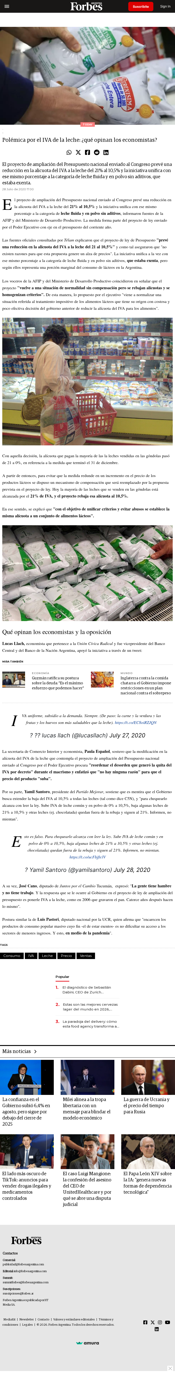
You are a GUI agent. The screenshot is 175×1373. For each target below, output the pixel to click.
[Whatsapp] (69, 152)
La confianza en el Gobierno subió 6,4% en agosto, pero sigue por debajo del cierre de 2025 (26, 1112)
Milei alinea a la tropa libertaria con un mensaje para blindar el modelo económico (87, 1108)
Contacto (43, 1319)
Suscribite (141, 6)
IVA (31, 956)
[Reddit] (97, 152)
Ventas (86, 956)
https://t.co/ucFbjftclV (87, 857)
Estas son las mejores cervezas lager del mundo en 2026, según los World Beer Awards (90, 1007)
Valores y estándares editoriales (74, 1319)
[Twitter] (78, 152)
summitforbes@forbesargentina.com (25, 1282)
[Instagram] (160, 1322)
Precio (66, 956)
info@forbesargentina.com (30, 1271)
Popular (62, 977)
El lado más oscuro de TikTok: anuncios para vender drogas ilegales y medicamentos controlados (26, 1186)
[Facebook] (87, 152)
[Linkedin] (105, 152)
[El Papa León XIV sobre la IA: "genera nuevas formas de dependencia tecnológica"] (148, 1151)
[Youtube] (167, 1322)
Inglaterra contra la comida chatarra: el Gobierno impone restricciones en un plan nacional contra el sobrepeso (146, 685)
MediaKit (9, 1319)
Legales (27, 1324)
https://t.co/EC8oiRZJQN (136, 722)
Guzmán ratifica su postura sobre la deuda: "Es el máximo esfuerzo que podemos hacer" (58, 683)
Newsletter (26, 1319)
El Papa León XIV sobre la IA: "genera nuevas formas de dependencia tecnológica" (148, 1183)
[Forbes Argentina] (87, 6)
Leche (47, 956)
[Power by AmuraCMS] (87, 1343)
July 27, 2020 (127, 735)
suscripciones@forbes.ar (18, 1293)
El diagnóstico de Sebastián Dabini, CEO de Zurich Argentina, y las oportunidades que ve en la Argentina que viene (89, 990)
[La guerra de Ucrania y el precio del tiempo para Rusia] (148, 1077)
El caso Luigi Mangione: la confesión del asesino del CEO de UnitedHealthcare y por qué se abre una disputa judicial (87, 1189)
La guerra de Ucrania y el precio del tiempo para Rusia (147, 1105)
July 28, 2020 (132, 869)
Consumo (11, 956)
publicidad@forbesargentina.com (23, 1264)
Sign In (165, 6)
